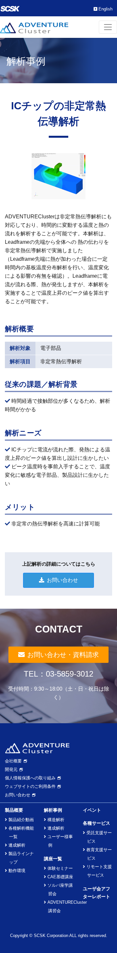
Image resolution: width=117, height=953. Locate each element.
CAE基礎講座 (60, 876)
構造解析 (55, 819)
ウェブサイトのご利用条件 (30, 786)
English (105, 9)
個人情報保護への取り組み (30, 777)
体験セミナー (60, 868)
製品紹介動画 (21, 819)
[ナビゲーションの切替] (108, 27)
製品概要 (14, 810)
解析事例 (53, 810)
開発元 (11, 769)
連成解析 (16, 845)
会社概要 (13, 760)
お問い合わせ (62, 580)
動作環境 (16, 870)
